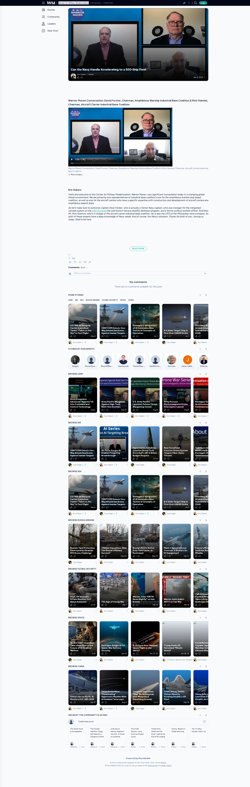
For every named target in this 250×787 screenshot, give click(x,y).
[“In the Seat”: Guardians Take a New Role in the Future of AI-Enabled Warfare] (82, 638)
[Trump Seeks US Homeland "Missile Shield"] (176, 638)
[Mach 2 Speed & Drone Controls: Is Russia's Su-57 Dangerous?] (176, 541)
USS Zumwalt (99, 210)
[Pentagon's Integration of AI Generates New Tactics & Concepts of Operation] (145, 321)
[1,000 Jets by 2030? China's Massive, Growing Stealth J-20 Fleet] (176, 687)
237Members (96, 3)
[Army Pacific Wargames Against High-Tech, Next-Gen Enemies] (114, 395)
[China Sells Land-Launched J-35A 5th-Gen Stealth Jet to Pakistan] (207, 687)
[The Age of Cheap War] (114, 590)
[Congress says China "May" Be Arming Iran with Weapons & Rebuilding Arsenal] (145, 687)
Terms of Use (152, 766)
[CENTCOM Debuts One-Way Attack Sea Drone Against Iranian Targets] (114, 321)
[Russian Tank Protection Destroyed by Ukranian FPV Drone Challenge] (82, 541)
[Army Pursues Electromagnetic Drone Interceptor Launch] (176, 395)
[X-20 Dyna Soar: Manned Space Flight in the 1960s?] (145, 638)
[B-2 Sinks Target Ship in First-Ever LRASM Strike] (176, 321)
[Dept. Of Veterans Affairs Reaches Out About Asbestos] (82, 590)
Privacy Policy (166, 766)
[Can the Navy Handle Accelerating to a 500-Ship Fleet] (138, 44)
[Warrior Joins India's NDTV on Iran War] (176, 590)
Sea (73, 258)
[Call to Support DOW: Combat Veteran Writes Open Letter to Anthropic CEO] (207, 590)
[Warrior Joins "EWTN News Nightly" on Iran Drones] (145, 590)
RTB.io (163, 763)
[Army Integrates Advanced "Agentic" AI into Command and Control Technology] (82, 395)
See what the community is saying (87, 715)
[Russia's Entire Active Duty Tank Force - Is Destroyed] (145, 541)
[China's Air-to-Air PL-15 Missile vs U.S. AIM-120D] (82, 687)
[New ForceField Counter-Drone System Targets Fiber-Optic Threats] (176, 443)
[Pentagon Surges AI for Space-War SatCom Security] (114, 638)
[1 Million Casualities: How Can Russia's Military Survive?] (114, 541)
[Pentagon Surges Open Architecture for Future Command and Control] (207, 395)
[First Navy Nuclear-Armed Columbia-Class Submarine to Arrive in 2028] (207, 321)
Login (203, 3)
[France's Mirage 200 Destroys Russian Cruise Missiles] (207, 541)
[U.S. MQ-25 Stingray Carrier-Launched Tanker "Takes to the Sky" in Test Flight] (82, 321)
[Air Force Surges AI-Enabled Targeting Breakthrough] (114, 443)
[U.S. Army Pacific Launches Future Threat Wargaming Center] (145, 395)
